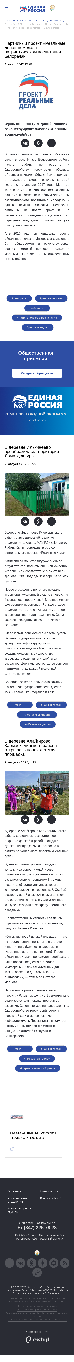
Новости (55, 20)
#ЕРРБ (19, 704)
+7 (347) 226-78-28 (37, 1227)
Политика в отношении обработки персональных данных (37, 1314)
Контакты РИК (50, 1198)
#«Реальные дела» (38, 724)
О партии (14, 1191)
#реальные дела (51, 298)
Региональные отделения (17, 1199)
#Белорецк (19, 298)
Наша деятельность (32, 20)
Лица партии (49, 1191)
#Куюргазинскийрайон (37, 714)
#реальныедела (38, 327)
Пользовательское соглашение (37, 1305)
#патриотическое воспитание (37, 317)
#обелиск (37, 308)
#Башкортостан (51, 704)
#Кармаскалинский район (37, 1068)
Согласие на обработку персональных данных (37, 1319)
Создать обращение (37, 373)
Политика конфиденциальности (37, 1309)
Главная (10, 20)
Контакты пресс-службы (19, 1210)
